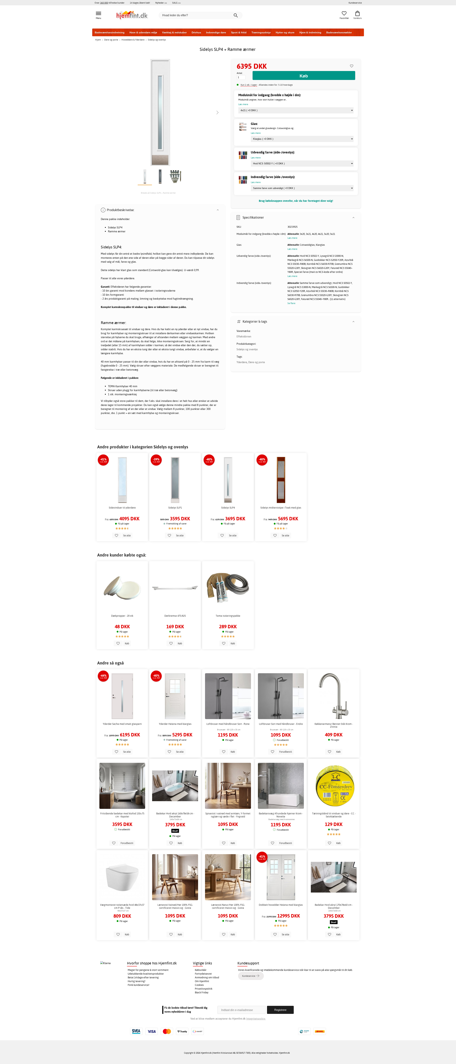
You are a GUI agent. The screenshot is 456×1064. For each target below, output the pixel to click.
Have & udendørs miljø (143, 32)
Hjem (98, 39)
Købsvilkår (200, 970)
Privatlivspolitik (203, 988)
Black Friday (201, 992)
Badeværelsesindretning (110, 32)
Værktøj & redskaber (174, 32)
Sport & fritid (239, 32)
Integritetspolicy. (256, 1018)
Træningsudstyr (261, 32)
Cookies (199, 985)
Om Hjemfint (202, 981)
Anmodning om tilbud (207, 977)
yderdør (182, 329)
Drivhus (196, 32)
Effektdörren (244, 336)
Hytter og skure (285, 32)
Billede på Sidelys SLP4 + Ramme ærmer (158, 193)
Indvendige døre (216, 32)
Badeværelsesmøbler (339, 32)
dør (150, 349)
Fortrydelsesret (203, 973)
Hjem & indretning (310, 32)
